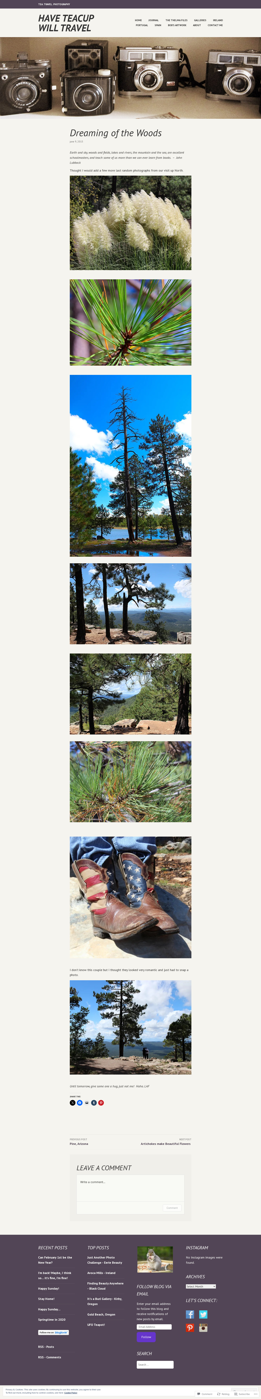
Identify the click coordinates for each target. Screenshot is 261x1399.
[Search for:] (155, 1364)
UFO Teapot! (96, 1325)
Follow (146, 1337)
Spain (158, 25)
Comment (172, 1207)
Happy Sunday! (48, 1288)
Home (138, 20)
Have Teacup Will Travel (65, 23)
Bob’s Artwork (177, 25)
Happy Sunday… (49, 1309)
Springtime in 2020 (51, 1319)
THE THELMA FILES (176, 20)
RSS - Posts (46, 1347)
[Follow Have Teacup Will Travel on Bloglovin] (53, 1334)
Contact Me (215, 25)
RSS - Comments (49, 1357)
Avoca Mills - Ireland (101, 1273)
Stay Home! (46, 1299)
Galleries (200, 20)
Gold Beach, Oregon (101, 1314)
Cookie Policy (70, 1392)
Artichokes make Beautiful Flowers (166, 1142)
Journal (153, 20)
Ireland (218, 20)
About (197, 25)
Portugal (142, 25)
